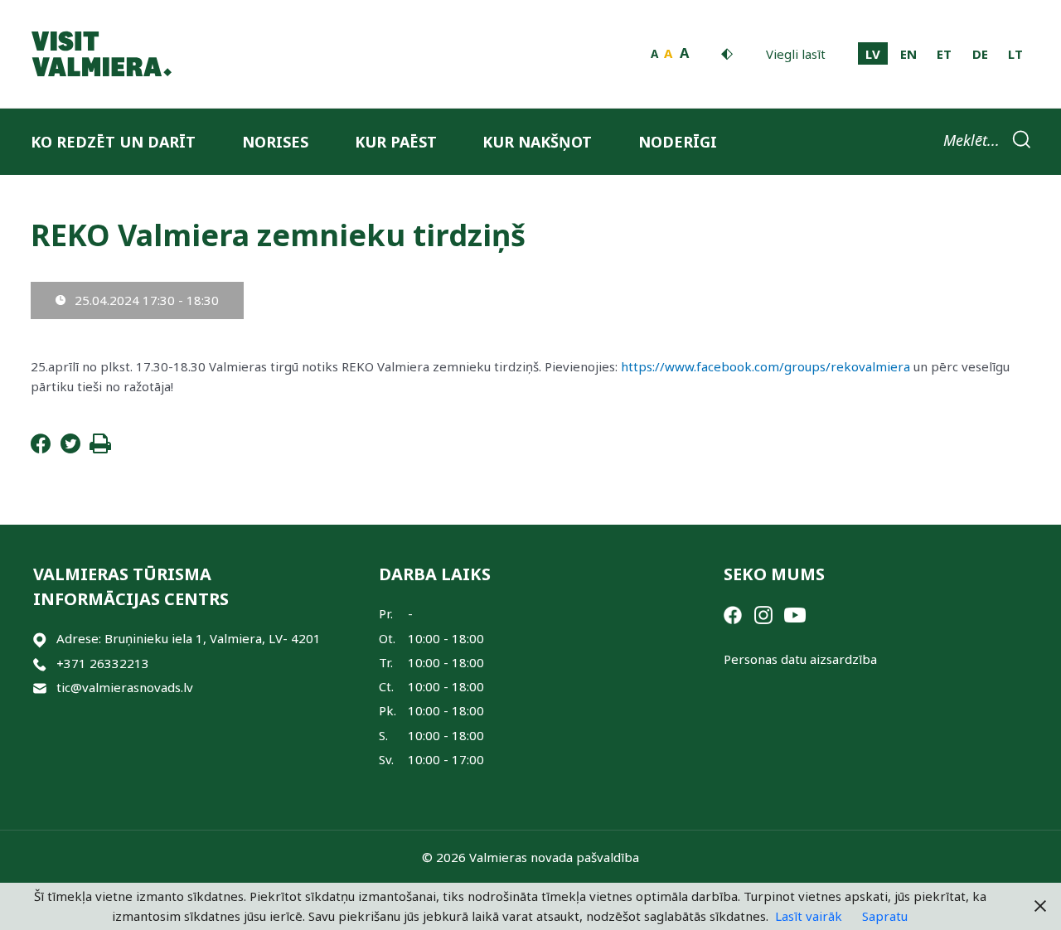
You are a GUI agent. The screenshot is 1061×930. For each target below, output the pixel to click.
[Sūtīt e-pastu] (39, 687)
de (980, 54)
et (944, 54)
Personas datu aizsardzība (800, 659)
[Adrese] (39, 638)
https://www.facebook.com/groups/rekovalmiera (767, 366)
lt (1015, 54)
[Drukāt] (100, 448)
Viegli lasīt (796, 54)
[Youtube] (795, 613)
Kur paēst (396, 142)
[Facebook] (41, 448)
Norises (275, 142)
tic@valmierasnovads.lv (124, 687)
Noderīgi (677, 142)
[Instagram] (763, 613)
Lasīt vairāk (808, 916)
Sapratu (885, 916)
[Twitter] (70, 448)
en (908, 54)
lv (872, 54)
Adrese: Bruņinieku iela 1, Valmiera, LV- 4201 (188, 638)
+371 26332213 (102, 663)
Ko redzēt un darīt (113, 142)
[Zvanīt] (39, 663)
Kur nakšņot (537, 142)
